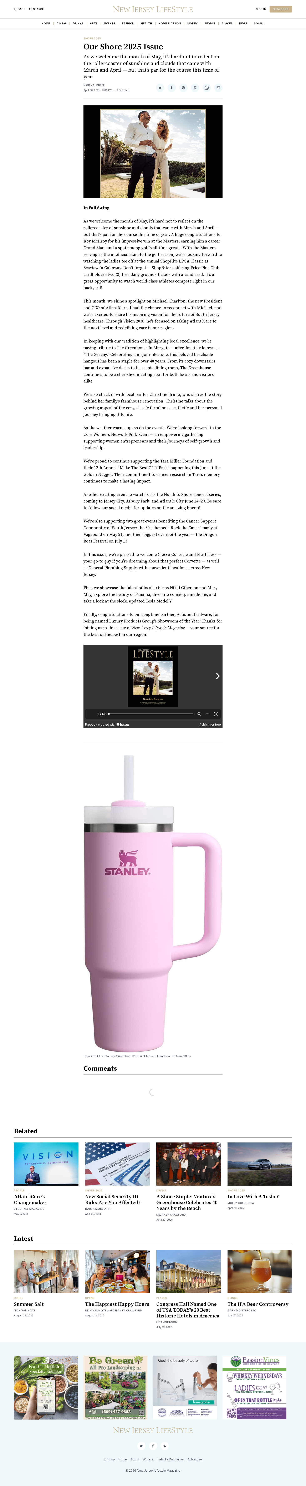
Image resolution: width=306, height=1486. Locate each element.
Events (109, 23)
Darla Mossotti (98, 1208)
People (209, 23)
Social (259, 23)
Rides (243, 23)
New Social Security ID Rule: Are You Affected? (113, 1200)
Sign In (261, 9)
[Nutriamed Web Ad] (46, 1388)
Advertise (195, 1459)
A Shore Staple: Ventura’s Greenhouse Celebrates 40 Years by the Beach (186, 1203)
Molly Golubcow (241, 1203)
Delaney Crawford (171, 1214)
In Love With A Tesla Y (254, 1197)
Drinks (78, 23)
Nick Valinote (94, 85)
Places (227, 23)
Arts (94, 23)
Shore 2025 (92, 38)
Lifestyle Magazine (29, 1208)
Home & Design (170, 23)
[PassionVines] (254, 1388)
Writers (148, 1459)
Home (46, 23)
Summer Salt (29, 1304)
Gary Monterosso (242, 1310)
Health (146, 23)
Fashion (128, 23)
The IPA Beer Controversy (258, 1304)
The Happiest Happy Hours (117, 1304)
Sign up (109, 1459)
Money (192, 23)
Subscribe (281, 9)
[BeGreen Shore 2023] (115, 1388)
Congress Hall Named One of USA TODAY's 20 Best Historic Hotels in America (187, 1310)
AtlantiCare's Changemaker (30, 1200)
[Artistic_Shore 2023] (185, 1388)
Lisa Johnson (166, 1322)
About (135, 1459)
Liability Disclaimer (170, 1459)
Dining (61, 23)
